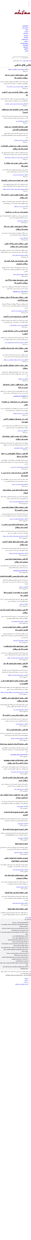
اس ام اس (26, 35)
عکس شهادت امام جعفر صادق (18, 909)
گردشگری (26, 49)
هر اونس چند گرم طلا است (22, 961)
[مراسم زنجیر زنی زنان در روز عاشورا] (21, 206)
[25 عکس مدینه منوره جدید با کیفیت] (19, 311)
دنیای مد (26, 41)
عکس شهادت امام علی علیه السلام (16, 892)
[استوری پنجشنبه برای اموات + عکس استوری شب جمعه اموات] (21, 852)
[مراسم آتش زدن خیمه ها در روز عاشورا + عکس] (20, 396)
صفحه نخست (25, 26)
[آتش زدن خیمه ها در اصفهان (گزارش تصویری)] (20, 413)
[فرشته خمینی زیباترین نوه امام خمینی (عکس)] (19, 325)
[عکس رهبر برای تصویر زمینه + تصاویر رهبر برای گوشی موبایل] (21, 789)
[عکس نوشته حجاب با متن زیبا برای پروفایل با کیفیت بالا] (18, 69)
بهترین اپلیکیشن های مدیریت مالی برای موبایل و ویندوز (15, 928)
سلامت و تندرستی (24, 43)
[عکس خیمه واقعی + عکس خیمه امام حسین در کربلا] (23, 379)
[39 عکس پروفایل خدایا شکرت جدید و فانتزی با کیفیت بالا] (19, 621)
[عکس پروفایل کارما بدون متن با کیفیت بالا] (17, 86)
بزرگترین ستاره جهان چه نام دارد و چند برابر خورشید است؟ (15, 943)
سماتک (26, 978)
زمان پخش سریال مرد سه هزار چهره (20, 930)
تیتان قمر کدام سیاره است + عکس (20, 942)
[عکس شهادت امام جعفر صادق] (20, 903)
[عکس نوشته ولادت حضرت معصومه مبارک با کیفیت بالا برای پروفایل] (19, 754)
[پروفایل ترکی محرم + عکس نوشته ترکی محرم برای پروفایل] (23, 430)
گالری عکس (25, 47)
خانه (30, 61)
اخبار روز (26, 31)
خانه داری (26, 37)
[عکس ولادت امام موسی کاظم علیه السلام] (20, 570)
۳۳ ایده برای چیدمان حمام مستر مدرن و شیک (17, 953)
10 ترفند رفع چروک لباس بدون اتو (20, 922)
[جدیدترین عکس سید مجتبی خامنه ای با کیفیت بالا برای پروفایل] (21, 140)
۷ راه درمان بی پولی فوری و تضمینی (20, 959)
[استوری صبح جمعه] (23, 838)
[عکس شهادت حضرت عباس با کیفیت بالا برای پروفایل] (15, 189)
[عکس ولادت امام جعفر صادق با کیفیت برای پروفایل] (15, 536)
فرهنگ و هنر (25, 45)
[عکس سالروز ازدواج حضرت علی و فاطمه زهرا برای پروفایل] (14, 692)
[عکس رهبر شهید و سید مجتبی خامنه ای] (20, 175)
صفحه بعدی (28, 917)
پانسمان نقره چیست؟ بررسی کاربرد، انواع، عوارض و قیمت (15, 957)
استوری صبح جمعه (21, 843)
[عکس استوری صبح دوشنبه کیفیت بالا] (23, 823)
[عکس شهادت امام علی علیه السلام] (22, 887)
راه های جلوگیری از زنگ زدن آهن (20, 945)
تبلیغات (26, 980)
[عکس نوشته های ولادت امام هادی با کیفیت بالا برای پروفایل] (20, 640)
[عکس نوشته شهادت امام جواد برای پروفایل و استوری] (20, 870)
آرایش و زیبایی (25, 28)
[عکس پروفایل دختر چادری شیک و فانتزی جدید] (16, 342)
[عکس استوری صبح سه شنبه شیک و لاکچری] (22, 806)
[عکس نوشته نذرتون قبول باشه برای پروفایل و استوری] (20, 255)
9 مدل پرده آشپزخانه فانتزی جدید (20, 936)
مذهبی (26, 51)
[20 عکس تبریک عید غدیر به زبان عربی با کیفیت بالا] (19, 467)
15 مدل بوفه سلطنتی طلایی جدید (20, 938)
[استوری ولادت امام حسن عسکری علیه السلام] (20, 484)
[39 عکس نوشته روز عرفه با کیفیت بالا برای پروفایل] (24, 604)
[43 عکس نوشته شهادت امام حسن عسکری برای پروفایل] (18, 553)
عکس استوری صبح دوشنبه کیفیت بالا (15, 829)
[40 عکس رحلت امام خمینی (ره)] (22, 724)
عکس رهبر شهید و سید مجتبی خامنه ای (14, 180)
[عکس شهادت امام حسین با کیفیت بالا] (20, 709)
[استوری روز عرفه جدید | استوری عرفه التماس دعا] (23, 587)
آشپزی (26, 29)
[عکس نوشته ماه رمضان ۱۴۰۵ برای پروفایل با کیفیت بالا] (20, 274)
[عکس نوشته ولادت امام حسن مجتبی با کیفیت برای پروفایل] (19, 519)
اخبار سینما (25, 33)
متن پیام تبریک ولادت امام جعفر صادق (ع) (18, 940)
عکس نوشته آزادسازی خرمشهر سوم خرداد (14, 744)
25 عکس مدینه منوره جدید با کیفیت (15, 316)
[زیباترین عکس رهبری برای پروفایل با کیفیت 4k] (16, 157)
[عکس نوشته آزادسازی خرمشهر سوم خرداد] (19, 738)
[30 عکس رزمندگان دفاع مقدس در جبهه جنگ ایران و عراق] (21, 448)
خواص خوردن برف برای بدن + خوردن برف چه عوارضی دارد (14, 947)
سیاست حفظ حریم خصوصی (21, 984)
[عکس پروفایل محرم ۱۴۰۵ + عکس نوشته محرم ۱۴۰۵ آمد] (20, 292)
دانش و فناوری (25, 39)
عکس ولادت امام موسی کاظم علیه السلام (14, 576)
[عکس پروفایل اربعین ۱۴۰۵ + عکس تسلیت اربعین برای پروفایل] (24, 238)
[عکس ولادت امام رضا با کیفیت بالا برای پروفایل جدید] (19, 772)
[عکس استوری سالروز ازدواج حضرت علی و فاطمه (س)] (18, 675)
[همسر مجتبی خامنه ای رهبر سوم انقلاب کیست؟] (16, 104)
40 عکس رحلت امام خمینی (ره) (17, 729)
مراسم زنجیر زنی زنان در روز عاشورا (16, 212)
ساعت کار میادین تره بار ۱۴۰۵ (21, 955)
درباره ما (26, 982)
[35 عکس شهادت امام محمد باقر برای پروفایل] (17, 658)
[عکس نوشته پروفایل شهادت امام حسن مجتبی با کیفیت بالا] (18, 501)
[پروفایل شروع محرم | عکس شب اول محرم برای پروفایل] (22, 221)
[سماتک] (22, 16)
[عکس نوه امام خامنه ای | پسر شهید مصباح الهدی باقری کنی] (22, 121)
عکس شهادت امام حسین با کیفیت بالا (15, 715)
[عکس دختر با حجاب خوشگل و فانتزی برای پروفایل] (15, 360)
